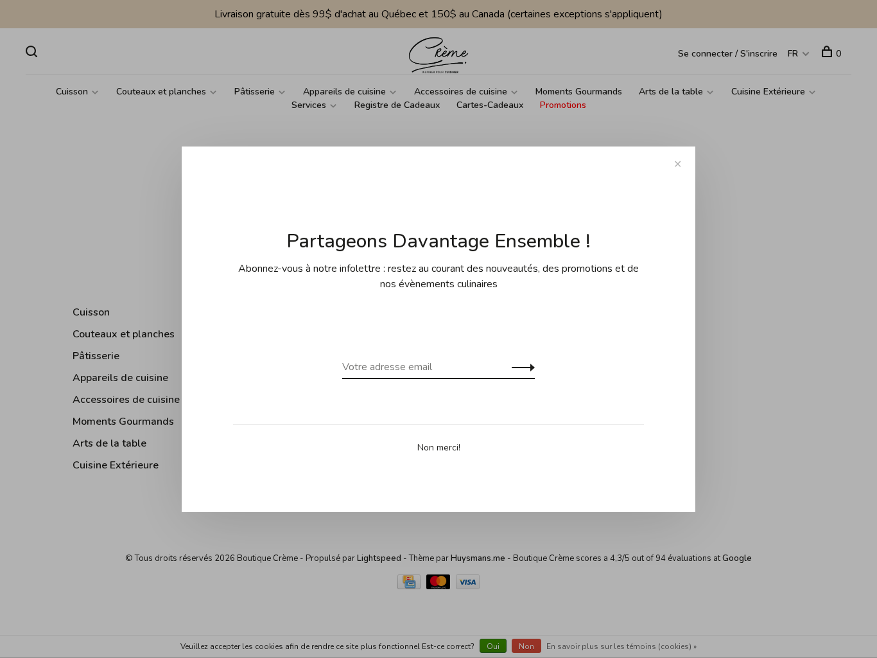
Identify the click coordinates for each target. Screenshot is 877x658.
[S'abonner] (520, 367)
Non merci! (438, 447)
